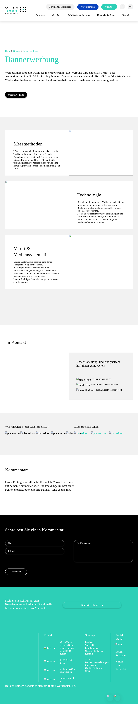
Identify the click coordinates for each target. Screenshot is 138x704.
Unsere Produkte (16, 95)
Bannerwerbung (30, 51)
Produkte (89, 642)
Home (8, 51)
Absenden (13, 441)
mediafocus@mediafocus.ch (104, 384)
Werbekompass (87, 6)
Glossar (16, 51)
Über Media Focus (94, 651)
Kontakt (89, 654)
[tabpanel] (69, 152)
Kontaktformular (67, 679)
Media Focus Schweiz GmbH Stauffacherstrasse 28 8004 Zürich (67, 648)
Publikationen (92, 648)
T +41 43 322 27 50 (101, 379)
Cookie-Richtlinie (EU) (93, 669)
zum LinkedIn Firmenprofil (109, 390)
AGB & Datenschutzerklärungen (95, 661)
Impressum (90, 665)
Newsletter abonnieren (60, 6)
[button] (122, 6)
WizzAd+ (109, 6)
